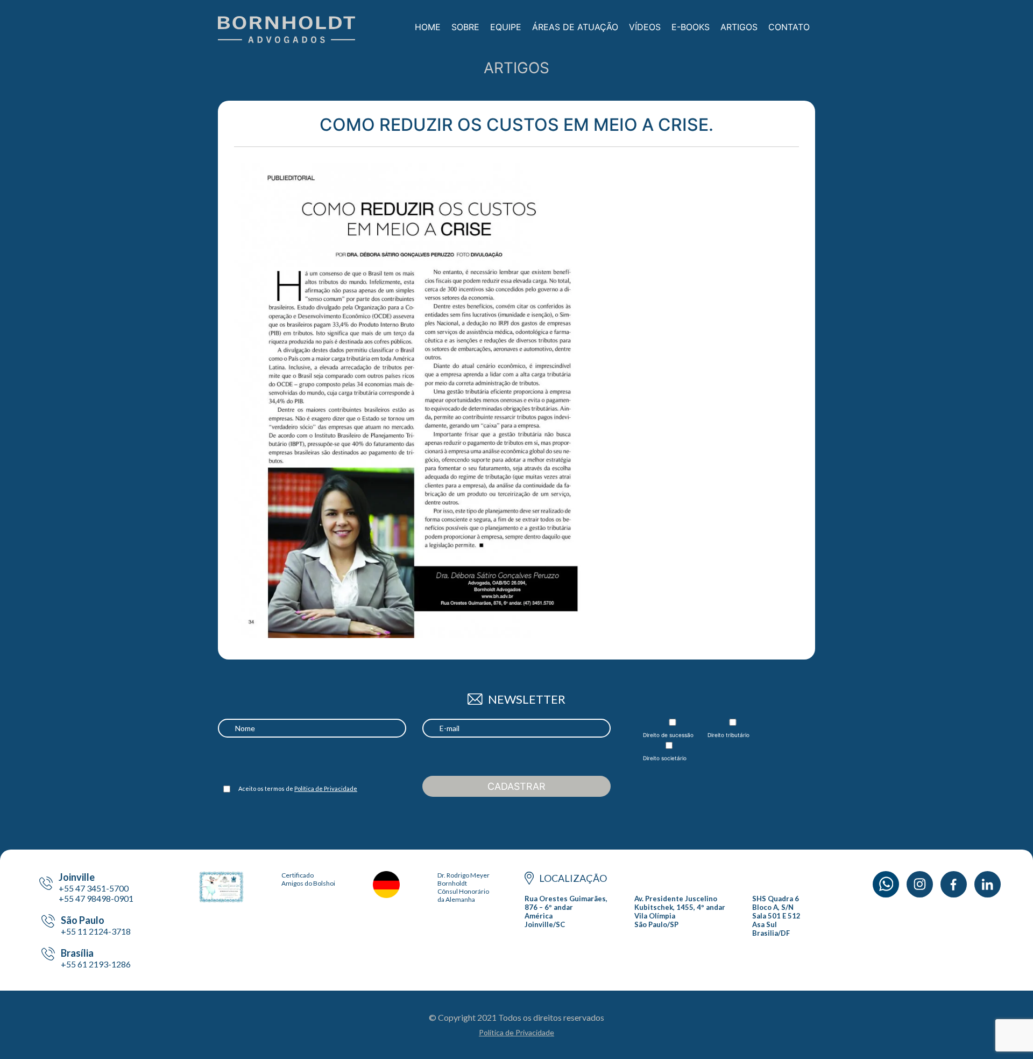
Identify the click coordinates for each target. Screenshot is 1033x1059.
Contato (789, 27)
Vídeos (645, 27)
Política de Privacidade (325, 788)
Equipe (505, 27)
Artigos (739, 27)
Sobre (465, 27)
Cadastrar (516, 786)
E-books (690, 27)
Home (428, 27)
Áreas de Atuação (575, 27)
